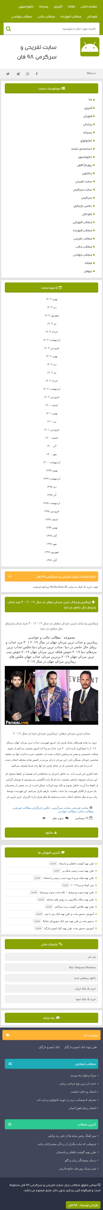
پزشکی (87, 124)
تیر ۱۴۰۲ (51, 372)
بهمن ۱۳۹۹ (51, 470)
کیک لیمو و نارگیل (49, 1047)
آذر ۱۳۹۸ (51, 494)
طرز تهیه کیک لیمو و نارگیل (80, 1047)
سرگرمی (86, 197)
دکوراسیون (26, 6)
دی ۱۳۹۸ (52, 486)
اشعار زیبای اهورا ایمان (82, 1108)
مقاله (71, 6)
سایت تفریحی (83, 181)
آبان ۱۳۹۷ (51, 535)
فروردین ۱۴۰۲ (51, 396)
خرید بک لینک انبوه (86, 999)
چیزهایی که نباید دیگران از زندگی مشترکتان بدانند (67, 1144)
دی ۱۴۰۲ (52, 364)
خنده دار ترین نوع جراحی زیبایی (77, 1083)
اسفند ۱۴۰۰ (51, 437)
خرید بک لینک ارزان (85, 988)
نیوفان (88, 271)
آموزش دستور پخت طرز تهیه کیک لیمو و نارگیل (65, 928)
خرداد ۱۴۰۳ (51, 331)
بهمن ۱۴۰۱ (51, 413)
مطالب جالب (46, 16)
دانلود (49, 832)
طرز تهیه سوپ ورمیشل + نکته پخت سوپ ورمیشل (62, 892)
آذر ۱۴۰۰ (51, 445)
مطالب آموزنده (71, 16)
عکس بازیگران (82, 205)
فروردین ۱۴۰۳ (51, 348)
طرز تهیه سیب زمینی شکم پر (74, 870)
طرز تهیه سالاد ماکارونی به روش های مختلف (66, 899)
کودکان (92, 16)
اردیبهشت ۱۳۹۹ (51, 478)
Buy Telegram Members (82, 967)
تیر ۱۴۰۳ (51, 323)
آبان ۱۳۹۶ (51, 560)
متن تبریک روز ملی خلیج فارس (77, 1168)
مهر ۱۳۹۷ (51, 543)
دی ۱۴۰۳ (52, 307)
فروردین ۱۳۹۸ (51, 511)
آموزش (87, 116)
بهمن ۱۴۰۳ (51, 299)
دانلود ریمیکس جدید (85, 977)
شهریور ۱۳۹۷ (51, 552)
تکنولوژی (86, 140)
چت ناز (92, 956)
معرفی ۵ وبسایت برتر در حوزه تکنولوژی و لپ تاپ (66, 1100)
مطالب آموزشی (82, 222)
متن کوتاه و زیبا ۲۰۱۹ (78, 885)
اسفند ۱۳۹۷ (51, 519)
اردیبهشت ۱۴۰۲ (51, 388)
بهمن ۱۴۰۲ (51, 356)
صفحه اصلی (89, 6)
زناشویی (87, 173)
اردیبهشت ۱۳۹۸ (51, 503)
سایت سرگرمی (82, 189)
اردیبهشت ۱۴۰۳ (51, 339)
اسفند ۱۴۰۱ (51, 405)
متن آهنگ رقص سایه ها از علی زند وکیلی (72, 1136)
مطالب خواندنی (21, 16)
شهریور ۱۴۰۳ (51, 315)
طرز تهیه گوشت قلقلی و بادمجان (72, 863)
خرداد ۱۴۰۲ (51, 380)
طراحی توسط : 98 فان (83, 1205)
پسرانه (43, 6)
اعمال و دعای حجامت (83, 1091)
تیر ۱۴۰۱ (51, 421)
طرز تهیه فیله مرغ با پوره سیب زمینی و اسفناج (64, 877)
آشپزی (58, 6)
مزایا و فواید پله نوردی (83, 1075)
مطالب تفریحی (83, 238)
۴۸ (90, 99)
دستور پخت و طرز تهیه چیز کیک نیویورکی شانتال (64, 921)
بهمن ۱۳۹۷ (51, 527)
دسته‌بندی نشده (81, 148)
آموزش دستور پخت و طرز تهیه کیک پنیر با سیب (65, 913)
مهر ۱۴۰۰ (51, 454)
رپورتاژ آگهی (84, 165)
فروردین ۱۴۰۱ (51, 429)
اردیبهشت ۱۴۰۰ (51, 462)
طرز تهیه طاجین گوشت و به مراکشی (70, 906)
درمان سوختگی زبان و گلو (80, 1160)
